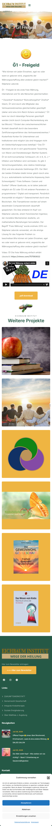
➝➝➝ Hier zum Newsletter (19, 670)
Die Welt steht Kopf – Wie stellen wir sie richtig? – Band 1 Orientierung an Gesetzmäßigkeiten (29, 757)
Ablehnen (26, 809)
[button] (48, 777)
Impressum (35, 822)
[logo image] (14, 5)
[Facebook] (4, 680)
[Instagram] (10, 680)
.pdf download (26, 295)
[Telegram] (17, 680)
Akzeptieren (26, 803)
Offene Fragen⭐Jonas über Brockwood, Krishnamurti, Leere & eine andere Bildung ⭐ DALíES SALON (31, 739)
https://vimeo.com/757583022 (25, 256)
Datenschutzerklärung (22, 822)
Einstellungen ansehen (26, 816)
